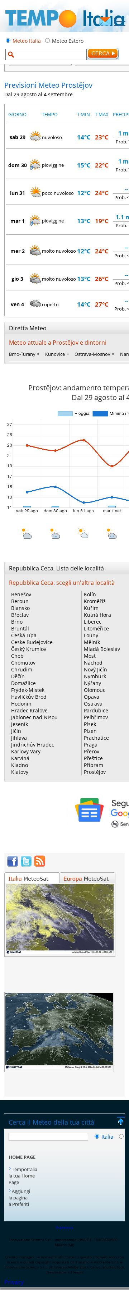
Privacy (14, 1282)
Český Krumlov (28, 649)
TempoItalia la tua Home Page (23, 1175)
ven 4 (17, 304)
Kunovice (55, 354)
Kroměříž (95, 601)
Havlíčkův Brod (29, 696)
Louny (91, 635)
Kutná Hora (97, 614)
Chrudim (21, 669)
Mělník (92, 642)
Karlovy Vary (25, 751)
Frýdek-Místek (27, 690)
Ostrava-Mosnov (92, 354)
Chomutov (23, 662)
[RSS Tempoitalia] (40, 865)
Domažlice (23, 683)
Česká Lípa (24, 635)
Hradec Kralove (29, 710)
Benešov (21, 594)
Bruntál (20, 628)
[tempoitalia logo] (64, 30)
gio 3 (17, 278)
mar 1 (17, 220)
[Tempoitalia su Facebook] (12, 865)
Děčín (18, 676)
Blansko (20, 608)
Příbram (93, 765)
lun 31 (17, 192)
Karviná (20, 758)
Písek (90, 724)
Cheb (17, 655)
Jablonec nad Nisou (34, 717)
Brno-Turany (22, 354)
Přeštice (93, 758)
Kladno (19, 765)
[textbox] (46, 54)
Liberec (92, 621)
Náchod (93, 662)
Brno (17, 621)
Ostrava (93, 703)
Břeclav (20, 614)
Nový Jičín (95, 669)
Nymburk (95, 676)
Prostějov (95, 771)
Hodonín (21, 703)
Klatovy (19, 771)
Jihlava (19, 737)
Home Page (22, 1157)
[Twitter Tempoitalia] (26, 865)
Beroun (20, 601)
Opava (91, 696)
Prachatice (96, 737)
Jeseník (19, 724)
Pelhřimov (96, 717)
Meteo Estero (67, 40)
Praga (90, 744)
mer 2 (17, 251)
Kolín (90, 594)
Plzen (90, 730)
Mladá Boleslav (102, 649)
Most (90, 655)
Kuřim (91, 608)
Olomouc (94, 690)
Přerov (91, 751)
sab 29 (17, 137)
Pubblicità (64, 1227)
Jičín (16, 730)
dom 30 (17, 165)
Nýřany (92, 683)
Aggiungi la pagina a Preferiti (19, 1197)
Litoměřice (96, 628)
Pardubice (96, 710)
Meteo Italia (27, 40)
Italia (108, 1136)
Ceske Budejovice (32, 642)
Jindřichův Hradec (32, 744)
